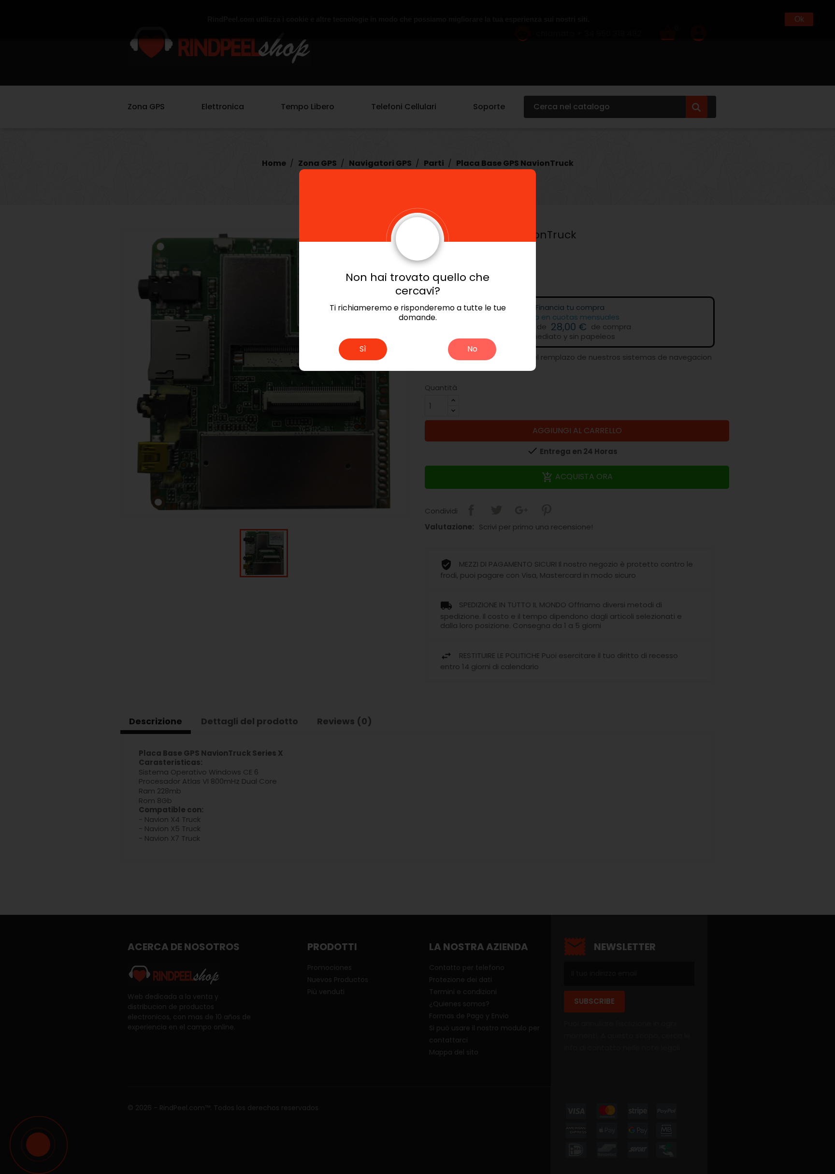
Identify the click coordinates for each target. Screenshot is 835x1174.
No (472, 348)
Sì (363, 348)
